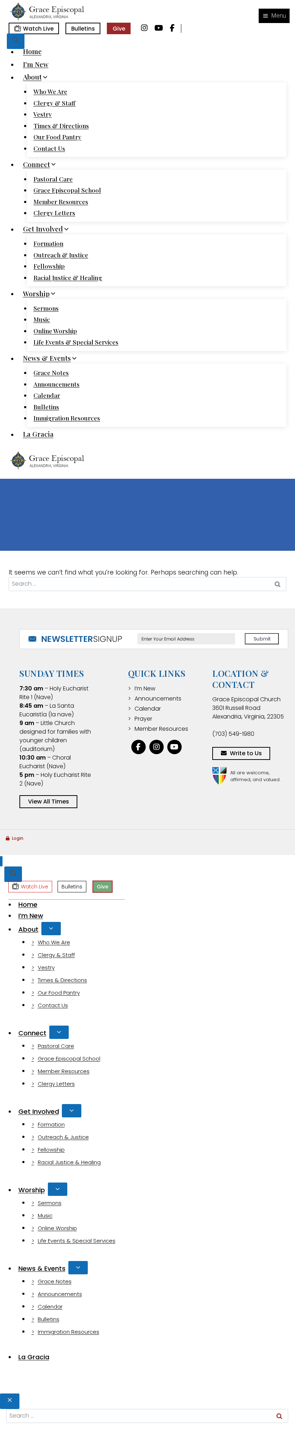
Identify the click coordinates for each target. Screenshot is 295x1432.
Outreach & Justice (60, 255)
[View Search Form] (15, 41)
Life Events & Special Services (75, 342)
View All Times (48, 801)
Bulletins (83, 28)
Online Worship (55, 331)
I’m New (36, 64)
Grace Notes (51, 373)
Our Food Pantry (57, 137)
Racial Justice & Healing (67, 278)
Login (17, 838)
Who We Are (50, 91)
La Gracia (38, 434)
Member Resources (60, 202)
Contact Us (49, 148)
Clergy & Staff (54, 103)
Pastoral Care (53, 179)
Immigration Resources (66, 418)
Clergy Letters (54, 213)
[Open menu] (274, 15)
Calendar (46, 395)
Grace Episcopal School (67, 190)
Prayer (143, 719)
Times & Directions (61, 126)
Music (41, 319)
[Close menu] (1, 861)
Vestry (42, 114)
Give (119, 28)
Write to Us (246, 753)
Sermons (46, 308)
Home (32, 51)
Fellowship (49, 266)
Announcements (56, 384)
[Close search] (9, 1401)
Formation (48, 243)
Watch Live (38, 28)
